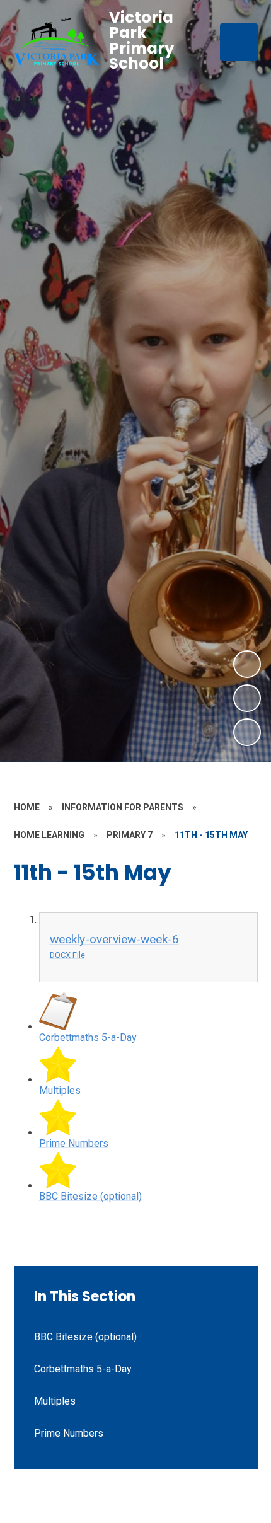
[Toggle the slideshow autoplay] (247, 732)
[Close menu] (239, 42)
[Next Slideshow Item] (247, 664)
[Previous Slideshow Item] (247, 698)
